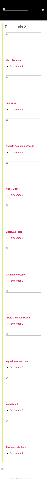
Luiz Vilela (11, 103)
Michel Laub (12, 404)
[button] (4, 6)
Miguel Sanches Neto (17, 361)
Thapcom (18, 478)
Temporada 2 (16, 66)
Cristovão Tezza (14, 232)
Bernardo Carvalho (15, 274)
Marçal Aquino (13, 60)
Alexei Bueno (13, 189)
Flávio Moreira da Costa (18, 317)
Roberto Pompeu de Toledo (20, 146)
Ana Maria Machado (16, 447)
